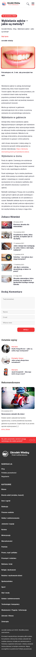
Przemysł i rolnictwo (8, 558)
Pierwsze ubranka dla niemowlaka (21, 225)
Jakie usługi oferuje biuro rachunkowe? (20, 361)
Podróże (4, 547)
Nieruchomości (6, 541)
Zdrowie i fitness (7, 616)
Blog (3, 469)
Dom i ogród (5, 501)
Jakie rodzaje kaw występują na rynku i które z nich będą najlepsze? (24, 248)
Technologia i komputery (10, 604)
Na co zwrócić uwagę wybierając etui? (15, 439)
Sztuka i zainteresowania (10, 599)
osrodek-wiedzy (7, 41)
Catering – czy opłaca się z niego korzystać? (23, 258)
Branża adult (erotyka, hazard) (12, 495)
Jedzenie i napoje (7, 524)
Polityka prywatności (8, 473)
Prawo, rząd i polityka (9, 553)
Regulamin (5, 476)
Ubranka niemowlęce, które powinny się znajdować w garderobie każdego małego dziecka (23, 281)
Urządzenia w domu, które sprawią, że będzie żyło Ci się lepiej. (23, 237)
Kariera (4, 529)
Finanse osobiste (7, 512)
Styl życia (4, 36)
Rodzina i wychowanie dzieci (11, 575)
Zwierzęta (5, 621)
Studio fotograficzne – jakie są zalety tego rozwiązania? (22, 350)
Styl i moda (5, 593)
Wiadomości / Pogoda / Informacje (14, 610)
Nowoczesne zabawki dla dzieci (12, 414)
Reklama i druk (6, 564)
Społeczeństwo (6, 581)
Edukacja (4, 507)
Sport (3, 587)
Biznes (3, 489)
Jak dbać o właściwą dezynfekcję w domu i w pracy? (22, 269)
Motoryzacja (5, 535)
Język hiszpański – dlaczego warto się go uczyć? (21, 373)
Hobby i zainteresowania (10, 518)
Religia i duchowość (8, 570)
